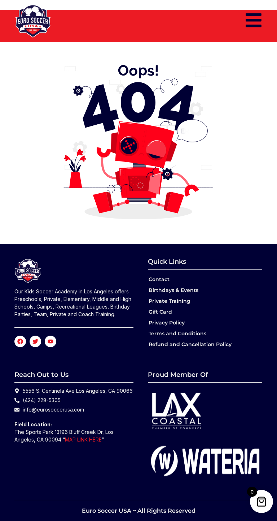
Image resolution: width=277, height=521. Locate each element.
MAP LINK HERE (83, 439)
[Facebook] (20, 341)
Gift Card (160, 312)
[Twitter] (35, 341)
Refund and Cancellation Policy (190, 344)
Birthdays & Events (173, 290)
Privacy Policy (167, 322)
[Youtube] (50, 341)
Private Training (169, 301)
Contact (159, 279)
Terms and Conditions (177, 333)
